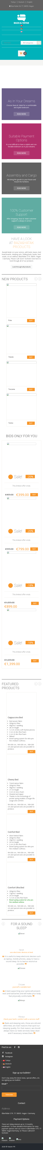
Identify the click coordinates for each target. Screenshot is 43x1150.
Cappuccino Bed (15, 717)
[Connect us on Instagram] (19, 1047)
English (29, 2)
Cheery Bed (13, 779)
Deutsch (21, 2)
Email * (5, 1084)
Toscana (11, 389)
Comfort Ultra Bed (16, 887)
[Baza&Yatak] (21, 19)
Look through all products (21, 267)
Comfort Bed (13, 832)
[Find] (39, 43)
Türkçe (13, 2)
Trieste (11, 357)
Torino (10, 423)
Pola (10, 320)
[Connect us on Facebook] (15, 1047)
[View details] (21, 300)
